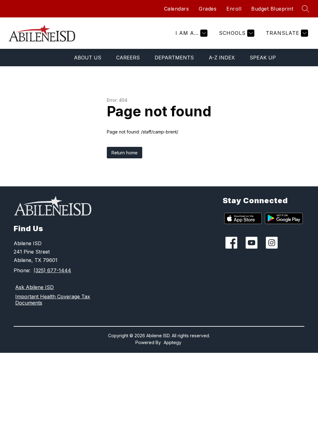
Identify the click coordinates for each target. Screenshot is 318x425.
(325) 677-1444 (52, 270)
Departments (174, 57)
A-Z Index (222, 57)
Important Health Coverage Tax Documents (52, 299)
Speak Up (263, 57)
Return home (124, 152)
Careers (128, 57)
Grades (207, 9)
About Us (87, 57)
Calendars (176, 9)
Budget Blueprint (272, 9)
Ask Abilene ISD (34, 287)
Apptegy (172, 342)
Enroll (233, 9)
